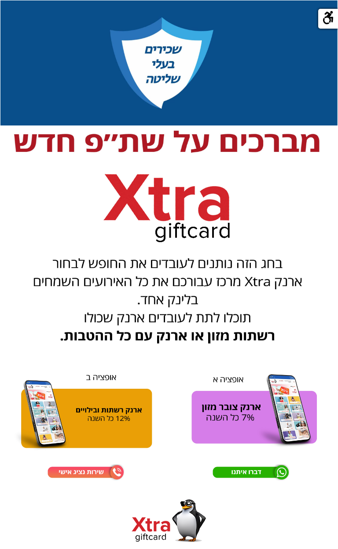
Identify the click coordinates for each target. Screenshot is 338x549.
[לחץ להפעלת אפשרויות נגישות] (328, 19)
